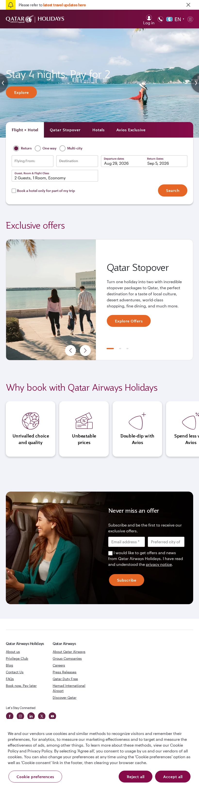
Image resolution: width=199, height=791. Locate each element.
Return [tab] (26, 148)
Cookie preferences (35, 776)
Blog (9, 665)
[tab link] (130, 130)
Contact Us (15, 672)
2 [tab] (120, 348)
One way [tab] (49, 148)
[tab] (25, 130)
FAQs (10, 679)
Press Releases (64, 672)
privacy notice (159, 564)
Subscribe (126, 580)
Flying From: (25, 161)
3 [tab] (127, 348)
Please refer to (52, 5)
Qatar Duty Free (65, 679)
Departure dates (114, 158)
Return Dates (155, 158)
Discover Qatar (64, 697)
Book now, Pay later (21, 686)
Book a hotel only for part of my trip (46, 191)
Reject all (135, 776)
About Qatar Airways (69, 652)
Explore (21, 92)
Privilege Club (17, 658)
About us (13, 652)
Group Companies (67, 658)
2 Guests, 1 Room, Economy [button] (40, 177)
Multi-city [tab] (74, 148)
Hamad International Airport (69, 688)
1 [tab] (110, 348)
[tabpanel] (99, 300)
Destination (68, 161)
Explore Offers (129, 321)
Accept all (172, 776)
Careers (59, 665)
